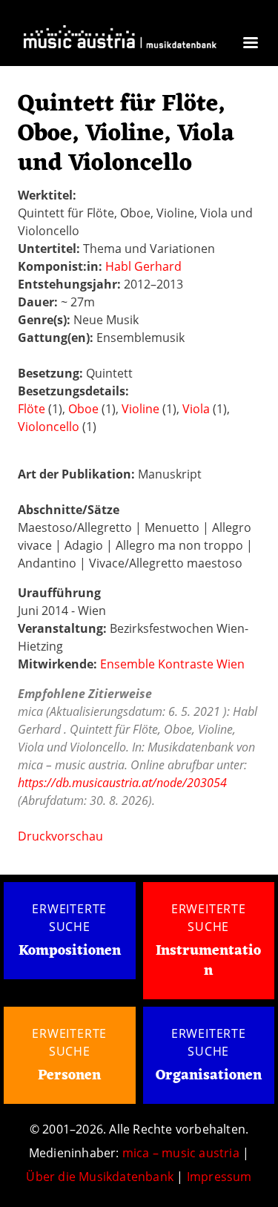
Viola (196, 409)
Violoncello (48, 426)
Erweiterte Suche (69, 918)
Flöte (31, 409)
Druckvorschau (60, 836)
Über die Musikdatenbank (99, 1176)
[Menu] (250, 44)
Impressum (219, 1176)
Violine (140, 409)
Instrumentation (208, 961)
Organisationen (209, 1075)
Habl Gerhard (143, 266)
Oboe (83, 409)
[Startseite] (120, 41)
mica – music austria (180, 1153)
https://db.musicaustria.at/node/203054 (122, 782)
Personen (69, 1075)
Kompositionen (70, 951)
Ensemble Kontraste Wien (172, 664)
